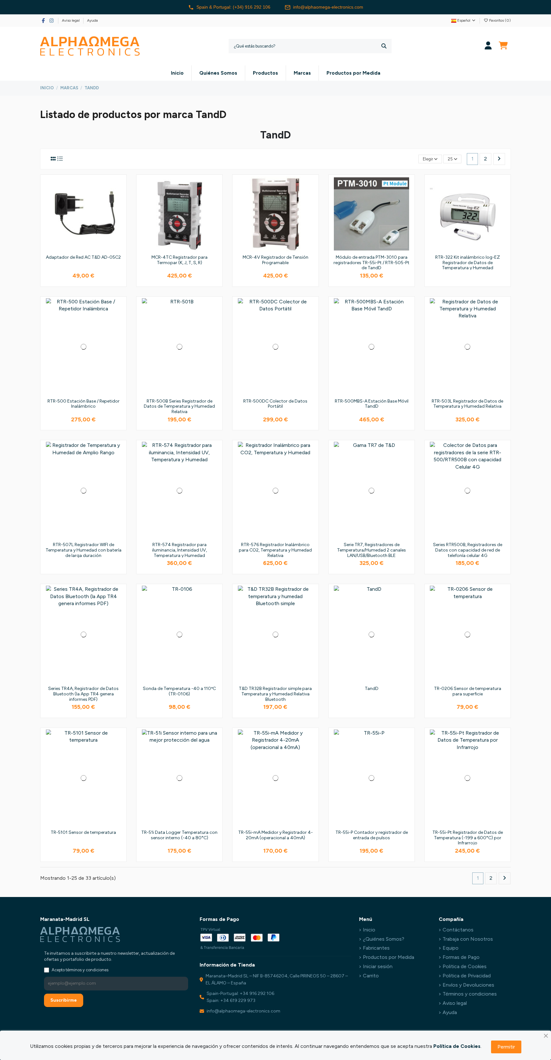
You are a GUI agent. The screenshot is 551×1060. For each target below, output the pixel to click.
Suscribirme (63, 1000)
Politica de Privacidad (467, 976)
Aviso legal (71, 20)
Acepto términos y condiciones (80, 969)
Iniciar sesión (378, 966)
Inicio (369, 930)
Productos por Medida (388, 957)
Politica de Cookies (465, 966)
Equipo (451, 948)
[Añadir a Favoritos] (119, 187)
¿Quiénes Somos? (383, 939)
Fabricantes (376, 948)
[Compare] (119, 198)
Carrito (371, 976)
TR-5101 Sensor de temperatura (83, 832)
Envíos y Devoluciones (468, 985)
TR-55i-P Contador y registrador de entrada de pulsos (371, 835)
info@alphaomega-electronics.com (328, 7)
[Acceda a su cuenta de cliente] (488, 46)
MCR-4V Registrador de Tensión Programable (275, 260)
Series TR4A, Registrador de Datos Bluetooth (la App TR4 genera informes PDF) (83, 694)
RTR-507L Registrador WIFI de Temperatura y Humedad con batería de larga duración (83, 550)
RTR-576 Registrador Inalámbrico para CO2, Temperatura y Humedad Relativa (275, 550)
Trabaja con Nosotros (468, 939)
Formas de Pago (461, 957)
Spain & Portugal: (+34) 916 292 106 (233, 7)
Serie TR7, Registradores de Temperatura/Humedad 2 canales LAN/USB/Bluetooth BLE (371, 550)
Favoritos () (499, 20)
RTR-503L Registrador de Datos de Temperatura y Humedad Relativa (467, 403)
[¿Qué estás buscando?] (384, 46)
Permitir (506, 1047)
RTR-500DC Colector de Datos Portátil (275, 403)
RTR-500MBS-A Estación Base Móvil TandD (371, 403)
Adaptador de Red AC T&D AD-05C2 (83, 257)
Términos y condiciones (470, 994)
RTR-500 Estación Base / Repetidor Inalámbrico (84, 403)
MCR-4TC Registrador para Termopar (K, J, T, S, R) (179, 260)
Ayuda (92, 20)
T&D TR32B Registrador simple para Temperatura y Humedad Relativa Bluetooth (275, 694)
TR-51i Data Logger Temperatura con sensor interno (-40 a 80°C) (179, 835)
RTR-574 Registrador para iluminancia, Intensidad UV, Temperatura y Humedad (179, 550)
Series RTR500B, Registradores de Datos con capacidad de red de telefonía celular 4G (467, 550)
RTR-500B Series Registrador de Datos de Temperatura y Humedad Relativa (179, 406)
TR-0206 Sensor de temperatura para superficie (467, 691)
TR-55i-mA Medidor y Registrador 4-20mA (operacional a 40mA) (275, 835)
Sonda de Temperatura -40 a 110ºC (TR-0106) (179, 691)
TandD (371, 688)
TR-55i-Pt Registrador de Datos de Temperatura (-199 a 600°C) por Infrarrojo (467, 838)
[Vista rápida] (119, 210)
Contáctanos (458, 930)
